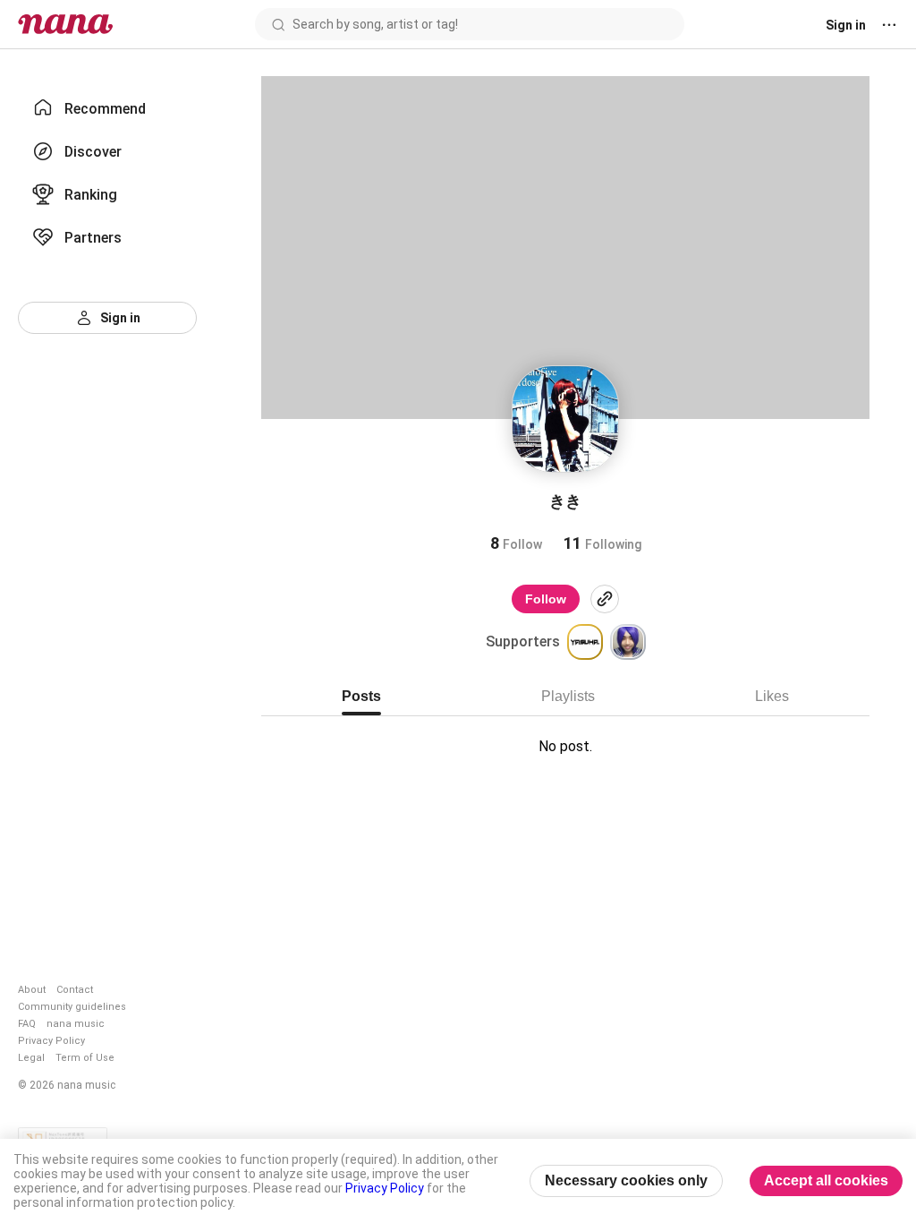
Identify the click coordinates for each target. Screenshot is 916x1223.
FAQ (27, 1024)
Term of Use (84, 1058)
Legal (31, 1058)
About (32, 990)
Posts (361, 696)
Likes (772, 696)
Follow (545, 599)
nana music (76, 1024)
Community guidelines (72, 1007)
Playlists (568, 696)
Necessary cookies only (626, 1180)
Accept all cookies (826, 1180)
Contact (74, 990)
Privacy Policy (51, 1041)
